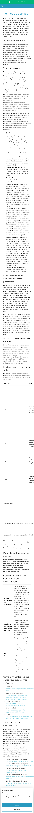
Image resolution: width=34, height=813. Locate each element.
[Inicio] (8, 6)
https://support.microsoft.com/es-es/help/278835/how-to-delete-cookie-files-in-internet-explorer (17, 697)
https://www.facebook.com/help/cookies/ (19, 761)
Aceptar (17, 805)
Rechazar (17, 809)
